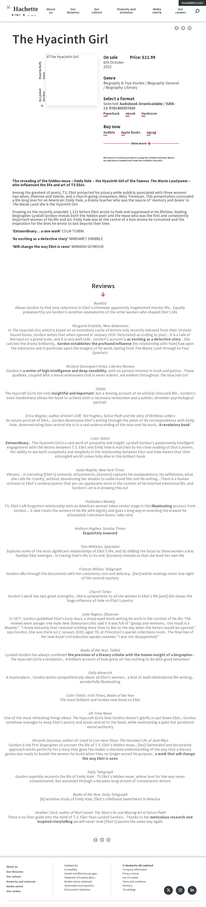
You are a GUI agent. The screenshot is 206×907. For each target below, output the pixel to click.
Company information (135, 869)
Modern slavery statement (78, 881)
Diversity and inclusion (126, 10)
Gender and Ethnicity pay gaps (80, 873)
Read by (42, 70)
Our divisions (73, 10)
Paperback (111, 113)
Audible (109, 132)
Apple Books (130, 132)
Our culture (97, 10)
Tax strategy (129, 889)
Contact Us (71, 865)
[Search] (197, 11)
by (40, 100)
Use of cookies (130, 877)
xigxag (151, 132)
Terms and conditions (134, 881)
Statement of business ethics (79, 877)
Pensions (127, 885)
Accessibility (70, 869)
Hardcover (149, 113)
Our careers (180, 10)
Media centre (157, 10)
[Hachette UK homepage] (24, 10)
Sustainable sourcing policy (79, 885)
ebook (130, 113)
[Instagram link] (180, 890)
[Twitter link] (168, 890)
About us (50, 10)
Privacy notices (131, 873)
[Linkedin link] (192, 890)
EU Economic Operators (77, 889)
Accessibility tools (192, 2)
